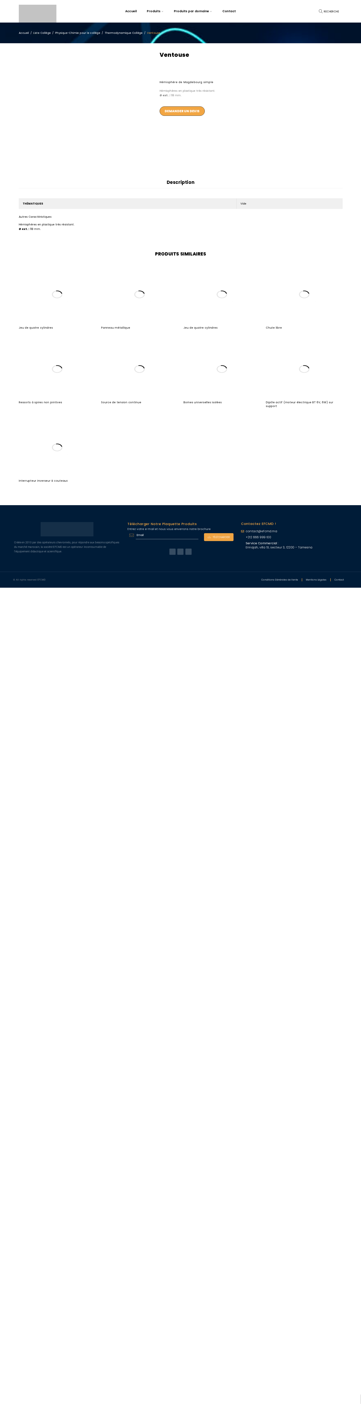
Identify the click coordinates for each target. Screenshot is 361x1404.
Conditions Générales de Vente (279, 579)
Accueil (24, 33)
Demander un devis (182, 111)
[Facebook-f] (172, 552)
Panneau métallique (115, 328)
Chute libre (274, 328)
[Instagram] (180, 552)
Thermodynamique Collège (124, 33)
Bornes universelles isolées (203, 402)
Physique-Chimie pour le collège (77, 33)
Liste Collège (42, 33)
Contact (339, 579)
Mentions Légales (316, 579)
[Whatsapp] (188, 552)
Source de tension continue (121, 402)
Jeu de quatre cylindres (36, 328)
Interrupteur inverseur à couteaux (43, 481)
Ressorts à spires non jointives (40, 402)
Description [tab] (181, 182)
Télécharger (221, 537)
